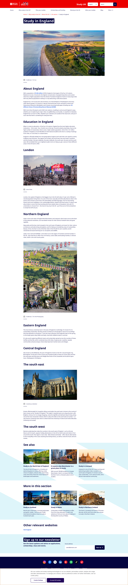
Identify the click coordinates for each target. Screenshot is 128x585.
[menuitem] (12, 10)
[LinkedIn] (60, 562)
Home (25, 14)
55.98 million (39, 93)
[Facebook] (49, 562)
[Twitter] (55, 562)
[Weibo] (81, 562)
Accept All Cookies (55, 580)
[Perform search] (115, 4)
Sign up (98, 547)
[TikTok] (76, 562)
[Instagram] (44, 562)
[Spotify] (71, 562)
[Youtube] (65, 562)
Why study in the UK (34, 14)
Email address (69, 544)
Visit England (27, 530)
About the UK (45, 14)
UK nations (54, 14)
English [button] (91, 4)
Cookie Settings (38, 580)
